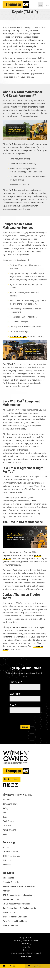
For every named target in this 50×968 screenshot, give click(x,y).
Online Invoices (9, 912)
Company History (10, 804)
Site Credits (26, 947)
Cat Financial (8, 877)
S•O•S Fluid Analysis (11, 856)
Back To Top (26, 956)
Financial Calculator (11, 882)
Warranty (6, 890)
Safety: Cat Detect (10, 851)
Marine (5, 834)
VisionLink (7, 860)
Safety (5, 808)
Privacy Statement (10, 925)
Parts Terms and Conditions (15, 921)
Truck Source (8, 821)
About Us (6, 799)
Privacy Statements (26, 937)
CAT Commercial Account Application (19, 895)
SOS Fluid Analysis (18, 336)
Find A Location (10, 779)
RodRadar (7, 864)
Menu (47, 5)
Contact (12, 966)
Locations (37, 966)
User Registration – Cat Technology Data (20, 908)
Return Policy (26, 943)
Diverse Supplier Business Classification (20, 886)
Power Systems (9, 830)
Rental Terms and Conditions (15, 916)
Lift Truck (7, 825)
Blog (4, 812)
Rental (5, 817)
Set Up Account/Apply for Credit (16, 903)
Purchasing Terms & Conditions (26, 940)
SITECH (6, 847)
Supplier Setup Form (11, 899)
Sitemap (26, 950)
